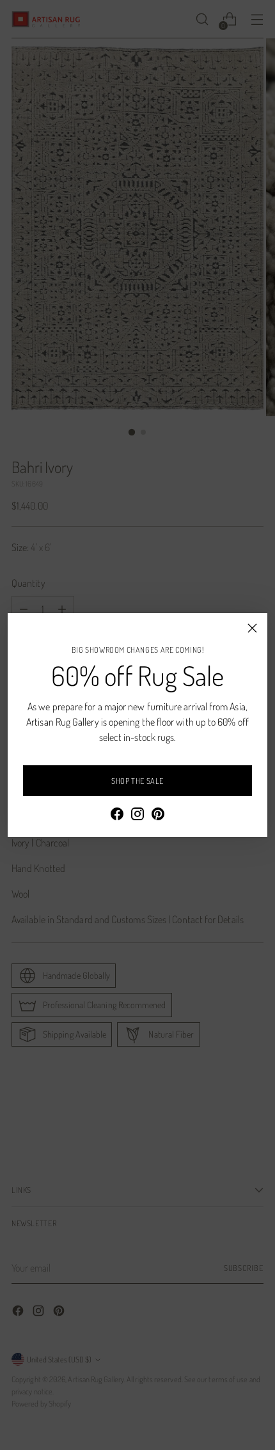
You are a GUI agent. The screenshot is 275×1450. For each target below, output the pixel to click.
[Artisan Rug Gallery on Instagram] (137, 815)
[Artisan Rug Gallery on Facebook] (117, 815)
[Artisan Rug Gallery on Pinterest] (158, 815)
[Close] (252, 628)
